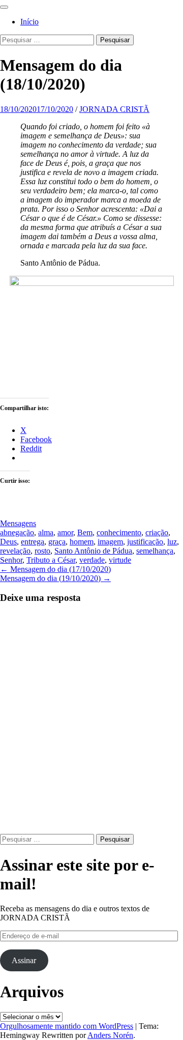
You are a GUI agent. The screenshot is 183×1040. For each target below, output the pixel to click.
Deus (8, 541)
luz (172, 541)
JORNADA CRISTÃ (114, 109)
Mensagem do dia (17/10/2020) (55, 569)
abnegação (17, 532)
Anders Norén (110, 1035)
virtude (120, 560)
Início (29, 21)
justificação (145, 541)
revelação (15, 550)
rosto (42, 550)
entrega (32, 541)
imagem (110, 541)
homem (82, 541)
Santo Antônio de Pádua (93, 550)
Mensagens (18, 523)
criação (156, 532)
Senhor (11, 560)
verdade (92, 560)
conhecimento (119, 532)
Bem (85, 532)
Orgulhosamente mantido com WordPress (66, 1026)
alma (45, 532)
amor (65, 532)
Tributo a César (50, 560)
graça (57, 541)
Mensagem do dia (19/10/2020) (55, 578)
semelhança (154, 550)
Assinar (24, 960)
